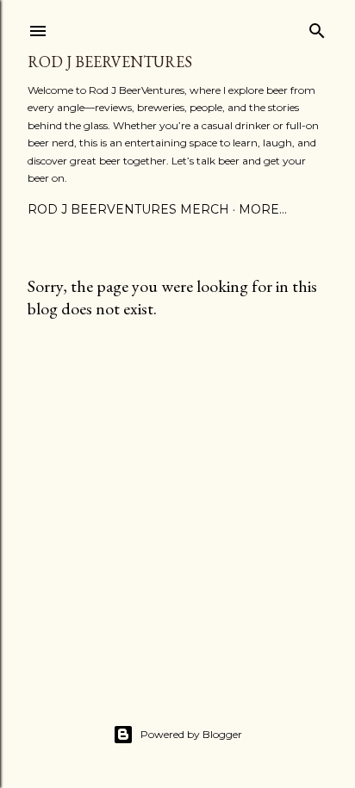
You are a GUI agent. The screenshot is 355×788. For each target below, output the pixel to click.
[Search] (317, 27)
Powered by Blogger (191, 734)
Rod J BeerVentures (110, 61)
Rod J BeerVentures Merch (128, 209)
